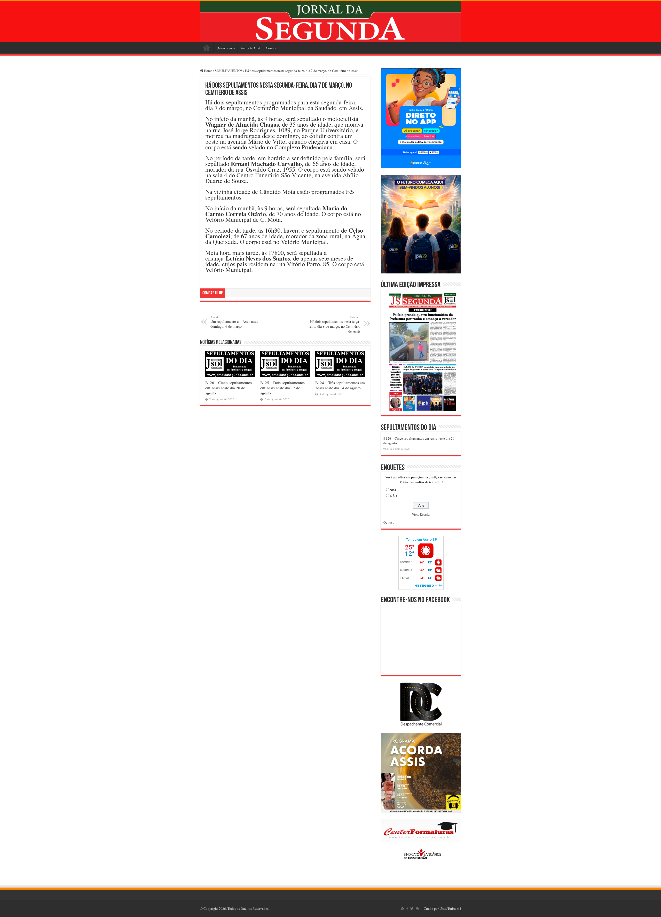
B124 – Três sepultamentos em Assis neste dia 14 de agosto (340, 385)
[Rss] (403, 908)
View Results (421, 514)
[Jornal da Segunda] (330, 21)
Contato (271, 48)
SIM (393, 490)
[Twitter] (412, 908)
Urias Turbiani (449, 908)
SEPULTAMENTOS (228, 70)
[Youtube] (417, 908)
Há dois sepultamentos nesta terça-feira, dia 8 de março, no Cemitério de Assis (334, 324)
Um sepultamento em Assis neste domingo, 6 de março (234, 322)
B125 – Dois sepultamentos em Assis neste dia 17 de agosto (282, 387)
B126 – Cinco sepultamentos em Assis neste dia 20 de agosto (228, 387)
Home (207, 47)
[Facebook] (407, 908)
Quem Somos (226, 48)
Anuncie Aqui (250, 48)
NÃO (393, 496)
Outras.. (388, 522)
